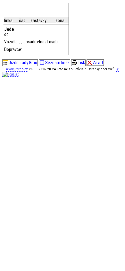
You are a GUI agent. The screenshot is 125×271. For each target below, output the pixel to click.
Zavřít (98, 62)
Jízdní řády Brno (23, 62)
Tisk (81, 62)
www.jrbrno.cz (17, 69)
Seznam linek (57, 62)
